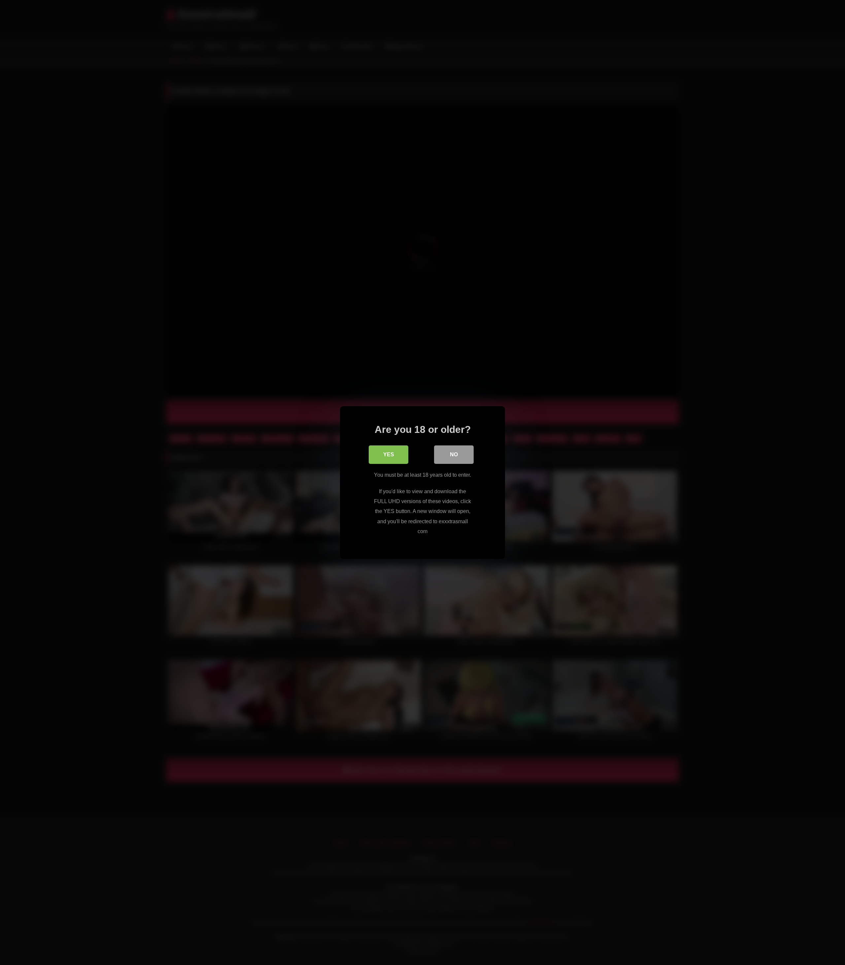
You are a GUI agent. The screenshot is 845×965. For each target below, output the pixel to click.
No (454, 454)
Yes (388, 454)
